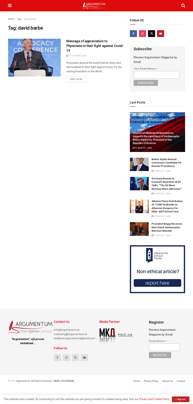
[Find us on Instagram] (142, 33)
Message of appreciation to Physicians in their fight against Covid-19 (95, 45)
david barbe (30, 19)
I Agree (181, 399)
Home (11, 19)
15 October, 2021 (77, 56)
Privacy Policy (151, 381)
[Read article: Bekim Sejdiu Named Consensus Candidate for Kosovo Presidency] (139, 164)
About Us (167, 381)
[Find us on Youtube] (160, 33)
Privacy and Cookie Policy (154, 399)
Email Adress (158, 341)
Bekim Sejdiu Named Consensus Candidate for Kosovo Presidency (167, 162)
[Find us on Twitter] (151, 33)
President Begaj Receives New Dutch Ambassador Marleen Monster (167, 227)
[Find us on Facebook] (133, 33)
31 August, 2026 (143, 148)
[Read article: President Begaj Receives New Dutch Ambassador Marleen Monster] (139, 229)
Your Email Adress (146, 68)
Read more (78, 78)
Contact (181, 381)
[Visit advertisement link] (157, 269)
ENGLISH (16, 42)
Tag (19, 19)
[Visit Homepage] (94, 5)
